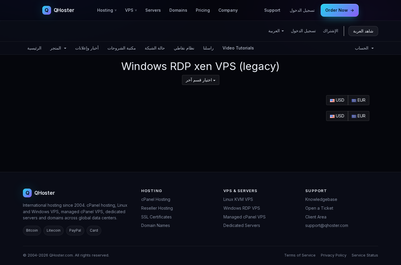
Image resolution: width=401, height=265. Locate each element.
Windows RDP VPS (241, 208)
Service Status (365, 255)
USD (339, 100)
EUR (360, 100)
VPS (131, 10)
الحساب (363, 47)
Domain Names (155, 225)
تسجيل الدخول (302, 10)
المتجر (56, 47)
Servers (153, 10)
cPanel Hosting (155, 199)
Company (228, 10)
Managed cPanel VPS (244, 216)
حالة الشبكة (155, 47)
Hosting (107, 10)
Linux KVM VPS (238, 199)
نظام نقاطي (184, 47)
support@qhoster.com (326, 225)
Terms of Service (300, 255)
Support (272, 10)
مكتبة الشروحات (121, 47)
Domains (178, 10)
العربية (274, 30)
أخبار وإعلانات (87, 47)
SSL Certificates (156, 216)
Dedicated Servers (241, 225)
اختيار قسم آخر (199, 79)
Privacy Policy (333, 255)
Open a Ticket (319, 208)
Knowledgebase (321, 199)
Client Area (315, 216)
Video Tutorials (238, 47)
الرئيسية (34, 47)
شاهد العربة (363, 30)
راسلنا (208, 47)
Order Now (339, 10)
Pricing (203, 10)
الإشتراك (330, 30)
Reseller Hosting (157, 208)
